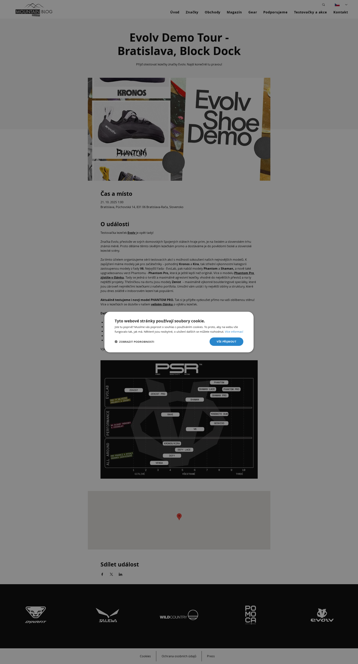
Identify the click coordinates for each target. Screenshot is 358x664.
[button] (134, 341)
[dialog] (179, 332)
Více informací (234, 331)
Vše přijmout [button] (226, 341)
